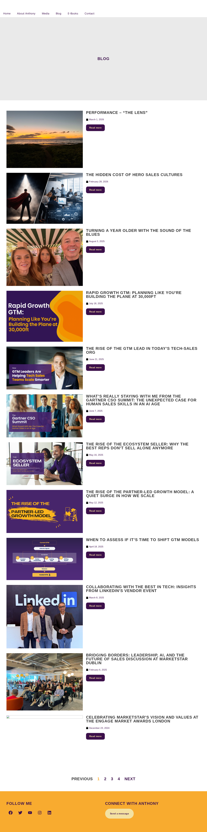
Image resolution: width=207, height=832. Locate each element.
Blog (58, 13)
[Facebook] (10, 813)
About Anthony (26, 13)
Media (45, 13)
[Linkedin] (49, 813)
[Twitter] (20, 813)
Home (7, 13)
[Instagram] (40, 813)
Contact (89, 13)
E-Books (73, 13)
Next (130, 779)
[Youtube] (30, 813)
